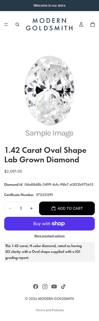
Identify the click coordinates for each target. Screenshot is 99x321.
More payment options (49, 236)
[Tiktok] (63, 286)
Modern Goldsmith (56, 299)
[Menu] (6, 24)
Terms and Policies (49, 310)
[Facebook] (35, 286)
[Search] (17, 24)
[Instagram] (45, 286)
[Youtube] (54, 286)
